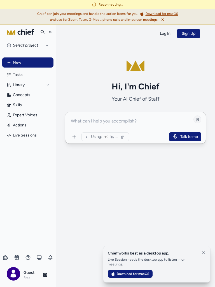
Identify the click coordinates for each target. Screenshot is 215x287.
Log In (165, 33)
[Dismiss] (162, 19)
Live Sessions (25, 135)
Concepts (21, 94)
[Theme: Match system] (39, 258)
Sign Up (188, 33)
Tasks (18, 74)
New (17, 62)
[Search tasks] (42, 32)
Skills (17, 105)
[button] (27, 275)
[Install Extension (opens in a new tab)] (6, 258)
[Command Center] (74, 136)
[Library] (48, 85)
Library (19, 84)
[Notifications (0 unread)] (50, 258)
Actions (19, 125)
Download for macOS (133, 274)
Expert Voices (25, 115)
